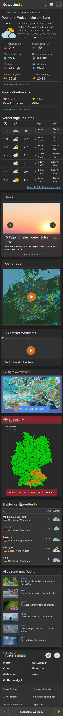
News (8, 197)
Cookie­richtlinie (10, 696)
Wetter (7, 662)
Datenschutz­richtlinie (43, 689)
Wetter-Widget (12, 680)
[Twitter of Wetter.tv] (48, 655)
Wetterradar (39, 662)
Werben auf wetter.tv (13, 704)
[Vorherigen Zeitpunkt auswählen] (4, 711)
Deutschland (14, 12)
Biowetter (38, 668)
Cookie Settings (10, 689)
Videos (7, 668)
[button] (53, 225)
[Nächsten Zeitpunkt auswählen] (58, 711)
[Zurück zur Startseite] (12, 4)
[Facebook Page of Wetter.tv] (57, 655)
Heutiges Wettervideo (16, 372)
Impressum (38, 704)
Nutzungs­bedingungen (44, 696)
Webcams (9, 674)
